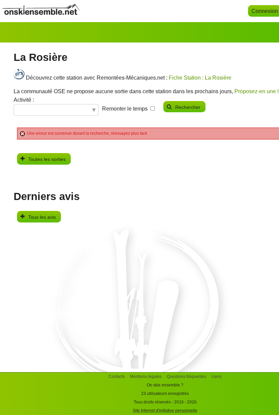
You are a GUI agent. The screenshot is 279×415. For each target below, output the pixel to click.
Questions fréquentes (186, 376)
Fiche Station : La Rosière (200, 78)
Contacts (117, 376)
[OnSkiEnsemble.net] (40, 13)
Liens (216, 376)
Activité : (24, 100)
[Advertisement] (139, 324)
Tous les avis (42, 217)
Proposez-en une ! (256, 91)
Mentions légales (146, 376)
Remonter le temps (125, 109)
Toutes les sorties (47, 159)
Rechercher (187, 107)
